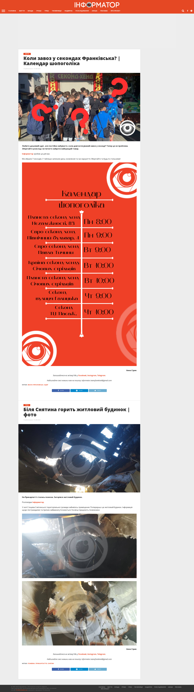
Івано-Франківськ (35, 385)
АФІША (94, 11)
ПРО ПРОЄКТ (115, 11)
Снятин (51, 663)
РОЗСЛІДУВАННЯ (82, 11)
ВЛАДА (30, 11)
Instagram (91, 375)
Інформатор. (38, 502)
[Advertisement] (97, 30)
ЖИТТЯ (22, 11)
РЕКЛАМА (104, 11)
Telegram (101, 375)
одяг (46, 385)
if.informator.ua (21, 690)
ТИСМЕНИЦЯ (56, 11)
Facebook (82, 375)
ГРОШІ (38, 11)
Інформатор (27, 154)
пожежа (31, 663)
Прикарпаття (41, 663)
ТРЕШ (46, 11)
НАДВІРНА (68, 11)
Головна (12, 11)
